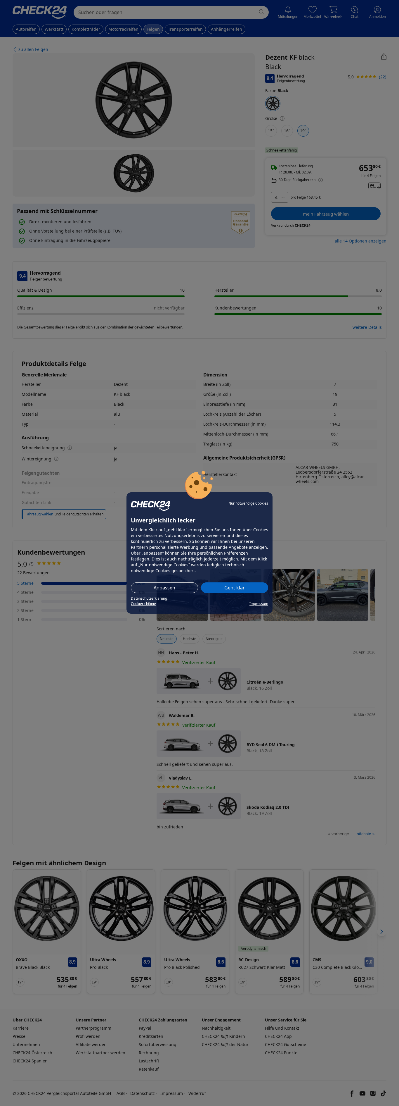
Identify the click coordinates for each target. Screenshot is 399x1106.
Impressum (258, 603)
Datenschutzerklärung (149, 598)
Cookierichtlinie (143, 603)
